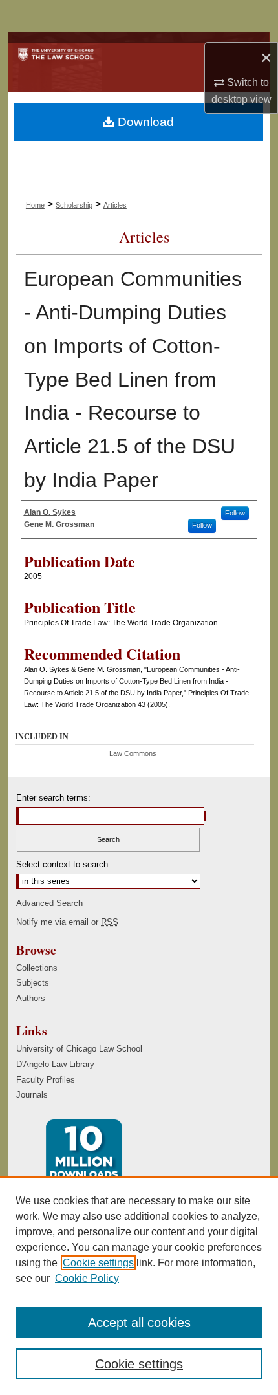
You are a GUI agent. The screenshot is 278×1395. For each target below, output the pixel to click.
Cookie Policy (87, 1278)
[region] (139, 1285)
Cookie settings (98, 1262)
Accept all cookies (139, 1322)
